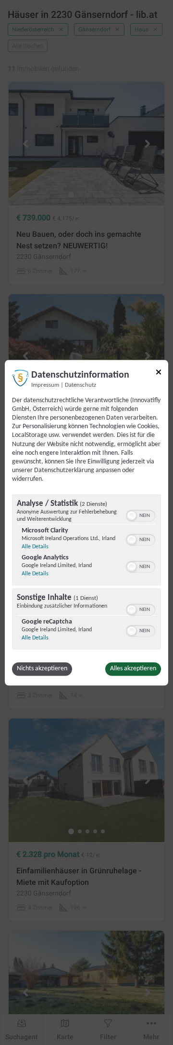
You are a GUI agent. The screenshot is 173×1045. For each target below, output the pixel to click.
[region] (86, 573)
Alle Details (35, 547)
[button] (131, 515)
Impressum (45, 385)
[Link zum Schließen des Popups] (158, 371)
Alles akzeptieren (133, 668)
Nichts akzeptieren (42, 668)
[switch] (140, 514)
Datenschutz (80, 385)
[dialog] (86, 522)
